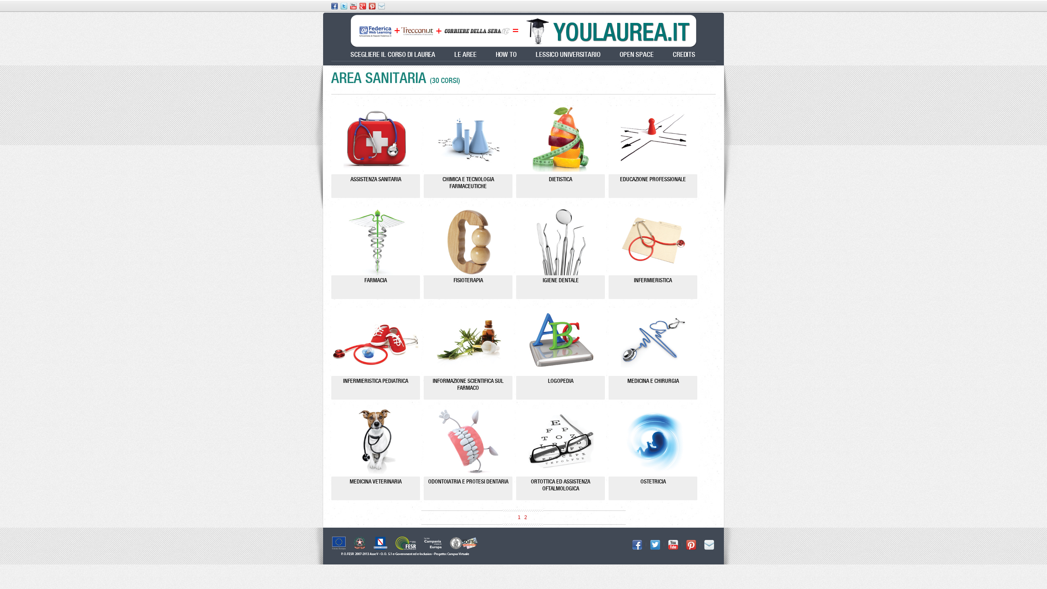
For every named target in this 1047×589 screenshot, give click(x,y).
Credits (684, 54)
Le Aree (465, 54)
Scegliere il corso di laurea (392, 54)
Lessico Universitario (568, 54)
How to (506, 54)
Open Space (637, 54)
